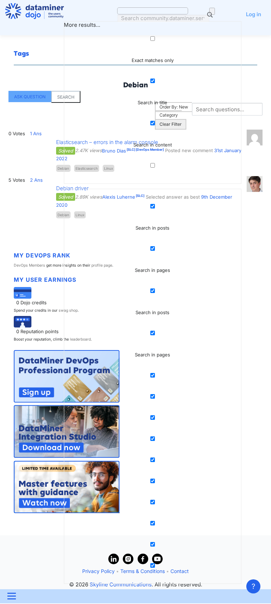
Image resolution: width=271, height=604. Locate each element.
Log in (253, 14)
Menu (11, 596)
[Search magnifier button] (212, 11)
